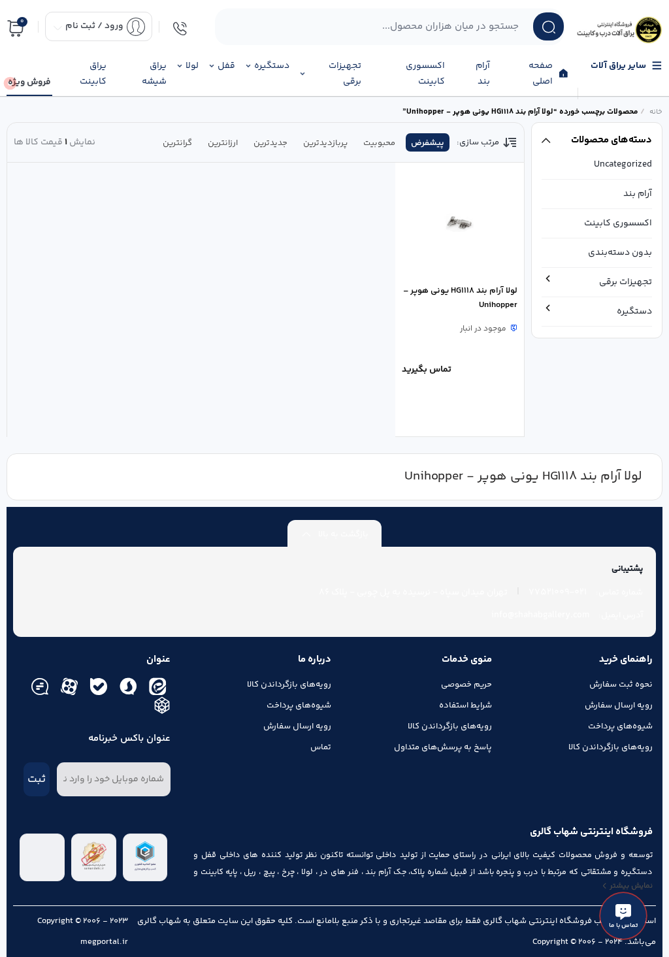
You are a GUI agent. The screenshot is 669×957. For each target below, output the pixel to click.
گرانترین (177, 143)
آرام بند (637, 194)
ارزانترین (223, 143)
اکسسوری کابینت (618, 223)
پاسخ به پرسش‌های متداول (443, 747)
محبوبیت (379, 143)
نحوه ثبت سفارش (621, 684)
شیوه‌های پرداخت (620, 726)
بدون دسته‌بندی (620, 253)
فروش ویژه (29, 82)
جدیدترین (270, 143)
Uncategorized (623, 164)
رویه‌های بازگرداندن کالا (610, 747)
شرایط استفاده (465, 705)
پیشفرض (427, 143)
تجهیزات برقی (625, 282)
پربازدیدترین (325, 143)
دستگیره (634, 311)
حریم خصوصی (466, 684)
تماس (320, 747)
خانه (655, 112)
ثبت (36, 779)
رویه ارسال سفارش (619, 705)
